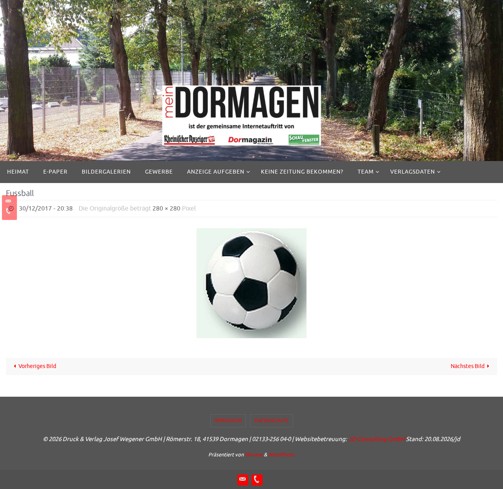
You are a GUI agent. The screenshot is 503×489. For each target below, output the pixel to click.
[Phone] (8, 211)
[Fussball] (251, 283)
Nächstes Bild (468, 366)
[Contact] (8, 201)
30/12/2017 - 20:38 (46, 208)
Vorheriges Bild (37, 366)
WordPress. (281, 454)
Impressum (228, 421)
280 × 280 (166, 208)
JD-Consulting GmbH (376, 439)
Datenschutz (271, 421)
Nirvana (254, 454)
